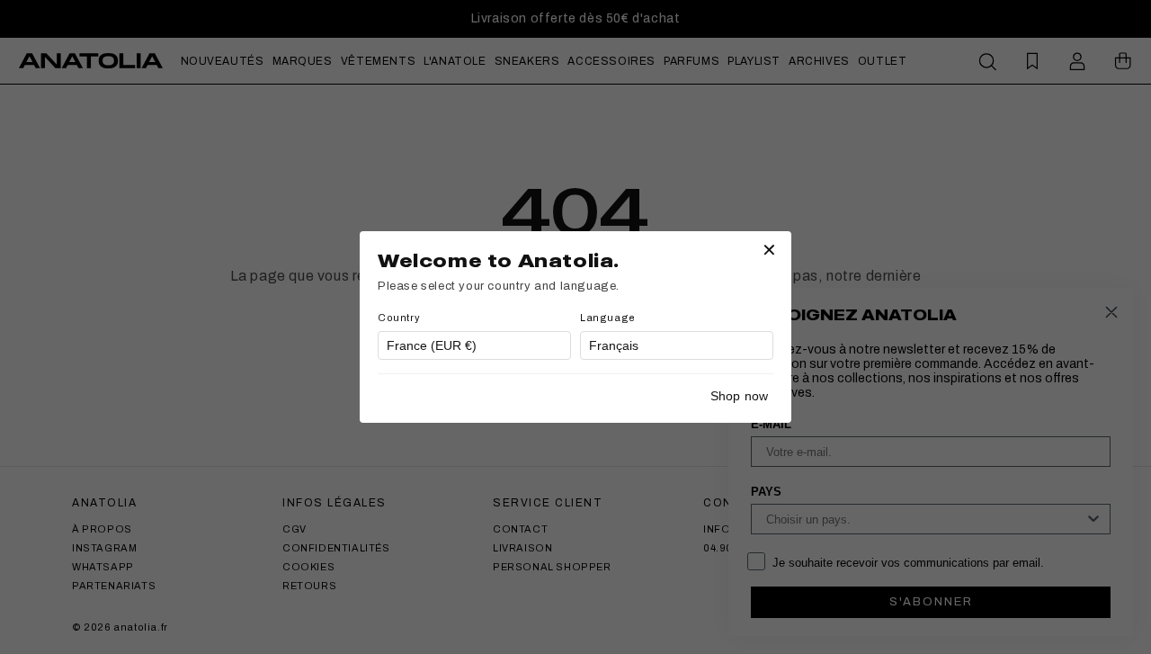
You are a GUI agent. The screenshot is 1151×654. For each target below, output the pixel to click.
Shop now (739, 396)
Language (608, 317)
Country (399, 317)
